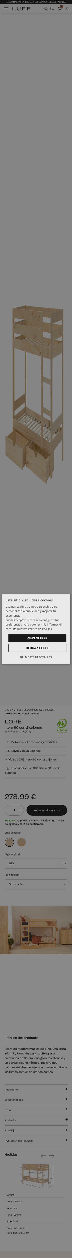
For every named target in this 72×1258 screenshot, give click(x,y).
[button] (36, 657)
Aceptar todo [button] (37, 638)
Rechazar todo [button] (37, 647)
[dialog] (36, 629)
